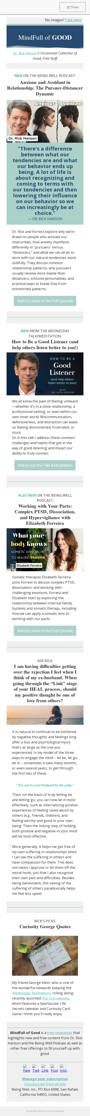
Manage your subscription (45, 1079)
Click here (73, 20)
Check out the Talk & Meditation (45, 465)
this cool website (55, 998)
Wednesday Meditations (31, 993)
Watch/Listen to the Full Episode (45, 301)
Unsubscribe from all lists (45, 1084)
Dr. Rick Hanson (25, 53)
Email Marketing (34, 1111)
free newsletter (59, 1032)
